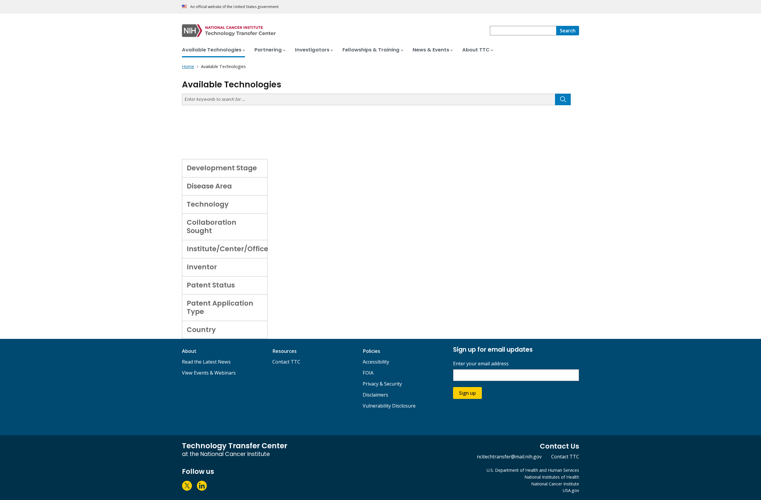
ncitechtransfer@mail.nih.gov (509, 456)
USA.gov (571, 490)
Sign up (467, 393)
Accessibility (376, 362)
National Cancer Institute (555, 484)
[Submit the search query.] (563, 99)
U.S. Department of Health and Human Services (533, 470)
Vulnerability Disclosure (389, 405)
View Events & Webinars (209, 373)
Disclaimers (375, 394)
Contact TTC (286, 362)
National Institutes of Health (551, 477)
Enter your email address (481, 364)
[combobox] (523, 30)
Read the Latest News (206, 362)
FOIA (368, 373)
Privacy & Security (382, 383)
